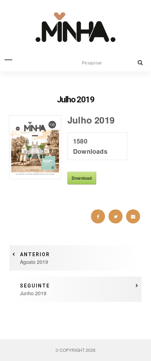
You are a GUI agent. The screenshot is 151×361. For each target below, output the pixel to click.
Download (82, 178)
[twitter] (116, 216)
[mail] (133, 216)
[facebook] (98, 216)
